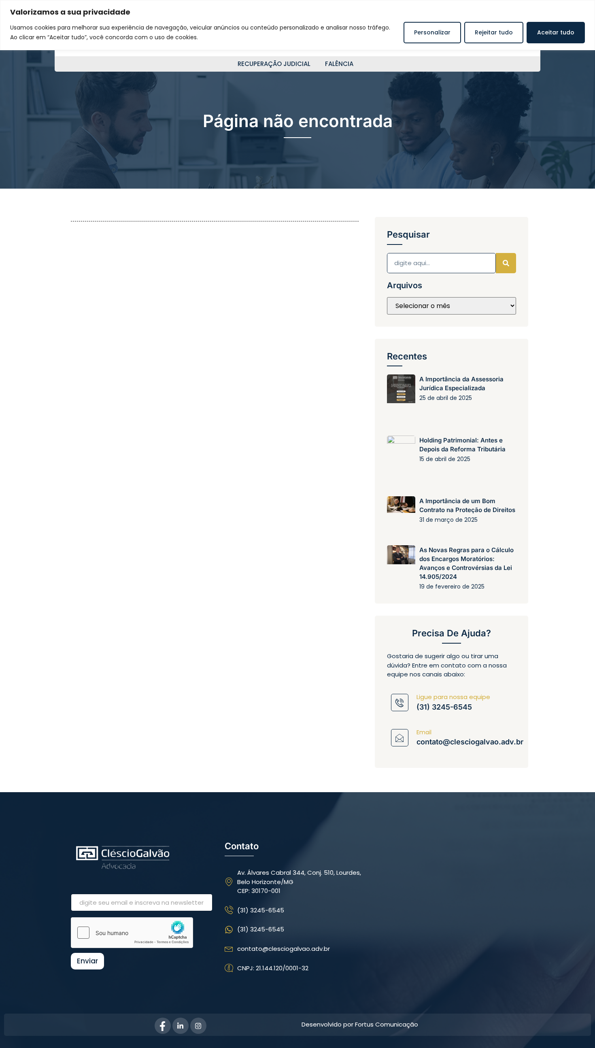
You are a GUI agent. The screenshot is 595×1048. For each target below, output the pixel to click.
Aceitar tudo (555, 32)
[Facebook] (163, 1026)
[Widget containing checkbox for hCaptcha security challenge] (132, 932)
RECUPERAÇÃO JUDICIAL (274, 64)
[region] (297, 25)
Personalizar (432, 32)
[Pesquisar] (506, 263)
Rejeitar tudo (494, 32)
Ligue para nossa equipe (453, 697)
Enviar (87, 961)
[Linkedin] (180, 1026)
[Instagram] (198, 1026)
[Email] (399, 737)
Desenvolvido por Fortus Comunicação (360, 1024)
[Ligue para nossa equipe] (399, 702)
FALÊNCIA (339, 64)
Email (423, 732)
